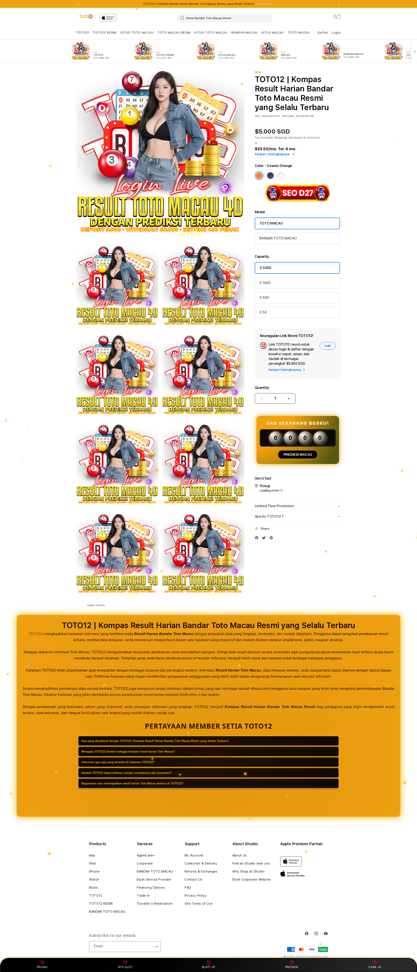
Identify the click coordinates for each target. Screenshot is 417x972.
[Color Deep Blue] (270, 175)
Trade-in (143, 895)
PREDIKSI (291, 967)
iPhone (94, 871)
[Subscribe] (156, 946)
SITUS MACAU (272, 32)
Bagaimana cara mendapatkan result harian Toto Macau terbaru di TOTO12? (132, 783)
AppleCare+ (146, 855)
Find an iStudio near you (251, 863)
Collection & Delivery (201, 863)
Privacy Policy (196, 895)
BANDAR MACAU (244, 32)
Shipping (281, 137)
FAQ (188, 887)
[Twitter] (265, 539)
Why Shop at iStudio (248, 871)
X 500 (264, 297)
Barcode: (288, 116)
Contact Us (193, 879)
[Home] (86, 16)
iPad (92, 863)
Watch (94, 879)
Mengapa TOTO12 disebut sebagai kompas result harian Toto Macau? (128, 751)
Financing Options (151, 887)
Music (93, 887)
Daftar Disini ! (264, 3)
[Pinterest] (272, 539)
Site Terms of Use (198, 903)
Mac (92, 855)
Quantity (262, 388)
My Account (194, 855)
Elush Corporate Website (251, 879)
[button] (82, 33)
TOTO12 (82, 32)
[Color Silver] (280, 175)
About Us (239, 855)
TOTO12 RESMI (105, 32)
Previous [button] (78, 4)
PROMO (42, 967)
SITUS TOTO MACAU (137, 32)
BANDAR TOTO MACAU (278, 238)
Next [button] (339, 4)
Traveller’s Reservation (155, 903)
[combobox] (225, 18)
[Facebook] (258, 539)
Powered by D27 (317, 956)
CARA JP (374, 967)
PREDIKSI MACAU (297, 454)
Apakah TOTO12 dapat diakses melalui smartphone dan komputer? (126, 772)
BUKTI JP (208, 967)
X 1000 (264, 283)
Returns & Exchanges (201, 871)
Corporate (145, 863)
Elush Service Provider (154, 879)
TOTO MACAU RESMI (174, 32)
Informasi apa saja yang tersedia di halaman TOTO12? (117, 762)
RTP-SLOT (125, 967)
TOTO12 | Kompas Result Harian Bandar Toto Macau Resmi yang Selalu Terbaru (208, 3)
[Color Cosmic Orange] (259, 175)
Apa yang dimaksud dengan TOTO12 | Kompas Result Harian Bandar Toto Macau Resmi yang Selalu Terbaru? (155, 741)
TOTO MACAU (299, 32)
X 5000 (265, 268)
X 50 (263, 312)
